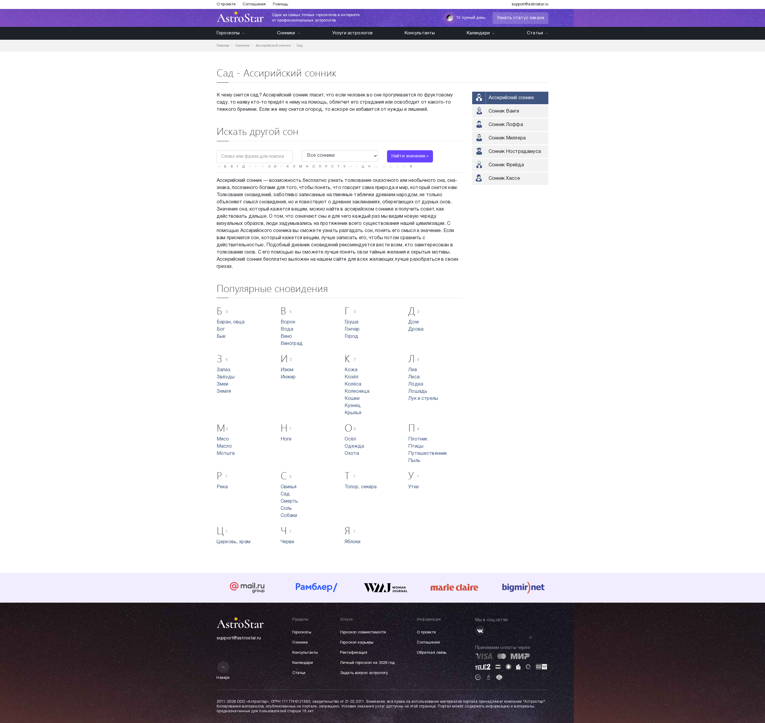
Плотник (417, 439)
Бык (221, 336)
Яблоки (353, 542)
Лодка (415, 384)
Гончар (352, 329)
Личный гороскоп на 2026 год (367, 663)
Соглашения (254, 4)
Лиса (414, 377)
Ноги (286, 439)
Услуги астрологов (352, 33)
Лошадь (417, 391)
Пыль (414, 461)
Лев (412, 370)
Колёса (353, 384)
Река (222, 487)
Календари (478, 33)
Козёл (352, 377)
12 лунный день (470, 18)
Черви (287, 542)
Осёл (350, 439)
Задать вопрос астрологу (364, 673)
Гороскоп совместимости (363, 632)
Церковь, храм (233, 542)
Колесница (357, 391)
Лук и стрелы (423, 399)
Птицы (415, 446)
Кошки (352, 399)
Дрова (415, 329)
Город (352, 336)
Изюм (287, 370)
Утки (413, 487)
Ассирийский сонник (511, 98)
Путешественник (427, 454)
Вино (286, 336)
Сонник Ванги (504, 111)
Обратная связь (432, 653)
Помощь (280, 4)
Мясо (223, 439)
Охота (352, 454)
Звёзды (226, 377)
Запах (223, 370)
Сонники (286, 33)
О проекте (226, 4)
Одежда (354, 446)
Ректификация (353, 653)
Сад (285, 494)
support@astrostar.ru (530, 4)
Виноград (292, 344)
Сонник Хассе (504, 178)
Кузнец (353, 406)
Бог (221, 329)
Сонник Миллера (507, 138)
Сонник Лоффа (506, 125)
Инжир (288, 377)
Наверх (223, 677)
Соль (286, 508)
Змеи (223, 384)
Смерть (289, 501)
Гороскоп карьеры (357, 642)
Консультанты (420, 33)
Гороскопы (228, 33)
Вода (287, 329)
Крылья (353, 413)
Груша (352, 322)
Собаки (289, 516)
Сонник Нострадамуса (515, 152)
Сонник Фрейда (506, 165)
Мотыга (226, 454)
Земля (224, 391)
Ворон (288, 322)
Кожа (351, 370)
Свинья (289, 487)
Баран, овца (231, 322)
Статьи (535, 33)
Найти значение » (410, 156)
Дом (413, 322)
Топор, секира (361, 487)
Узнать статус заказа (520, 18)
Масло (224, 446)
